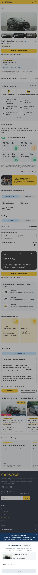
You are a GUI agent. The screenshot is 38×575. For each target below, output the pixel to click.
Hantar (19, 571)
